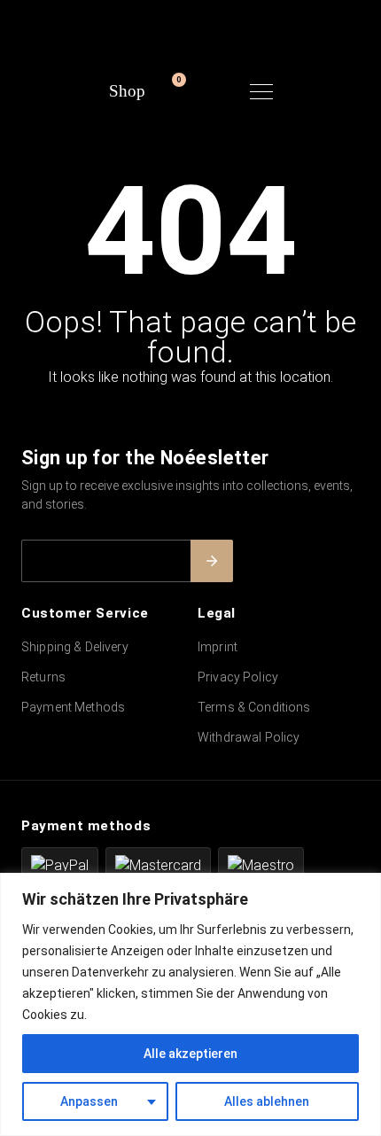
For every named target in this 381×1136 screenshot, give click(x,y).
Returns (43, 677)
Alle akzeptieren (190, 1054)
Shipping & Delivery (74, 647)
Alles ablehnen (266, 1101)
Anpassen (89, 1101)
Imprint (217, 647)
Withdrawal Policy (248, 737)
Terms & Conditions (254, 707)
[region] (190, 1004)
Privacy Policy (238, 677)
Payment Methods (73, 707)
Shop (127, 91)
